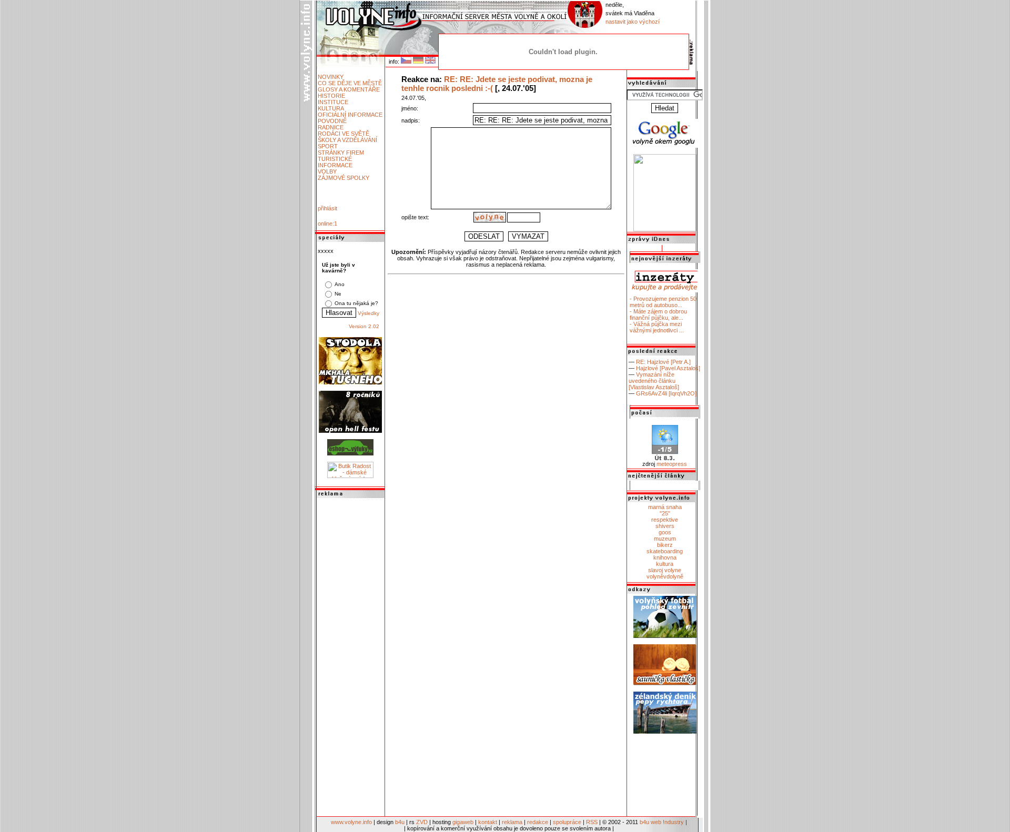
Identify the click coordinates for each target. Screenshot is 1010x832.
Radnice (331, 127)
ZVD (422, 822)
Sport (328, 146)
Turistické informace (335, 162)
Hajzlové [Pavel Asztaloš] (668, 368)
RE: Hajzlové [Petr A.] (663, 362)
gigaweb (462, 822)
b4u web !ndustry (662, 822)
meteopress (671, 464)
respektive (664, 519)
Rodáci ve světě (343, 133)
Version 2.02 (364, 326)
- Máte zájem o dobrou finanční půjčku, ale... (658, 314)
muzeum (665, 538)
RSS (592, 822)
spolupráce (567, 822)
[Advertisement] (350, 658)
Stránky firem (341, 152)
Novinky (331, 77)
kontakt (487, 822)
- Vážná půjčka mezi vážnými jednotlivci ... (657, 327)
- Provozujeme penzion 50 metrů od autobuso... (663, 302)
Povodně (332, 121)
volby (327, 171)
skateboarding (665, 551)
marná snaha (665, 507)
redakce (537, 822)
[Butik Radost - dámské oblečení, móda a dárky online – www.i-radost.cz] (350, 476)
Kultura (331, 108)
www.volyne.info (351, 822)
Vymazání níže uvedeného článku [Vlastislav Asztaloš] (654, 380)
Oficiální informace (350, 114)
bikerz (665, 545)
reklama (512, 822)
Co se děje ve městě (350, 83)
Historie (331, 96)
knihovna (664, 557)
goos (665, 532)
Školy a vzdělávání (347, 140)
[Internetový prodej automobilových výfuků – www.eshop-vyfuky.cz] (350, 453)
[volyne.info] (664, 229)
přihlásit (327, 208)
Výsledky (368, 313)
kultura (664, 564)
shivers (664, 526)
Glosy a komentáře (349, 89)
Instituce (333, 102)
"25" (665, 513)
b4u (400, 822)
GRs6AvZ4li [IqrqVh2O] (666, 393)
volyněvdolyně (665, 576)
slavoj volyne (664, 570)
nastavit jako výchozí (632, 21)
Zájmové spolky (343, 178)
